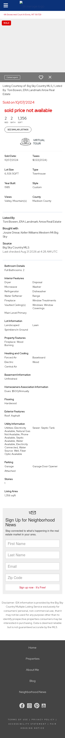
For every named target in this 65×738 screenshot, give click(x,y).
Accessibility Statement (27, 724)
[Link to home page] (32, 5)
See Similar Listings (18, 129)
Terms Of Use (18, 720)
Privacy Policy (43, 720)
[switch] (41, 77)
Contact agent (12, 77)
